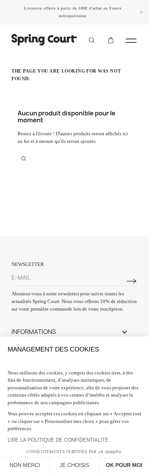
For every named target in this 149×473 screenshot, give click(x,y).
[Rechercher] (92, 40)
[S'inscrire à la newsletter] (131, 281)
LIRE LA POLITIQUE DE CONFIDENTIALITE (58, 440)
